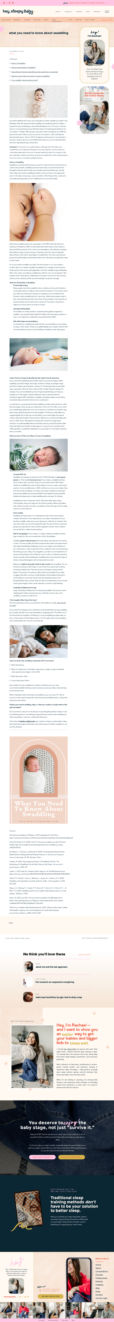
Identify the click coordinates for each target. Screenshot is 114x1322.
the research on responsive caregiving (55, 982)
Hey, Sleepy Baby (70, 1049)
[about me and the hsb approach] (28, 966)
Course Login (102, 1298)
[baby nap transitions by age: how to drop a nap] (28, 997)
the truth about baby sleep (18, 938)
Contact (99, 1295)
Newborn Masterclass (27, 721)
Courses (99, 1275)
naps (37, 994)
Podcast (99, 1281)
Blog (98, 1288)
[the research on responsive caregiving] (28, 982)
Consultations (102, 1271)
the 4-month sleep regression (94, 938)
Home (98, 1265)
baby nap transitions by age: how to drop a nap (59, 997)
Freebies (99, 1285)
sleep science (41, 979)
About (98, 1268)
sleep (11, 54)
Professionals (101, 1278)
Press (98, 1291)
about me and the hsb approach (51, 967)
